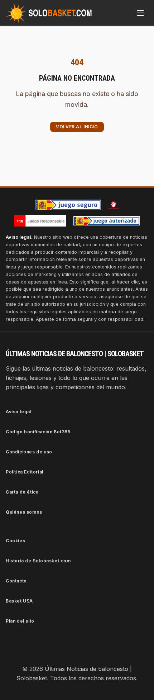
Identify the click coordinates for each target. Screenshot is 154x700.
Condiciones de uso (29, 451)
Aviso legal (19, 411)
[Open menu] (140, 13)
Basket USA (19, 601)
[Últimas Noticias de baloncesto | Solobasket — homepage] (49, 13)
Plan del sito (20, 621)
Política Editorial (24, 472)
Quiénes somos (24, 512)
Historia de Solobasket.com (38, 560)
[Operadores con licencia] (106, 220)
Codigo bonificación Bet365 (38, 431)
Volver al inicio (77, 126)
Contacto (16, 581)
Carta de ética (22, 492)
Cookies (15, 540)
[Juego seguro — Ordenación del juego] (68, 205)
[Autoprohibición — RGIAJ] (113, 205)
